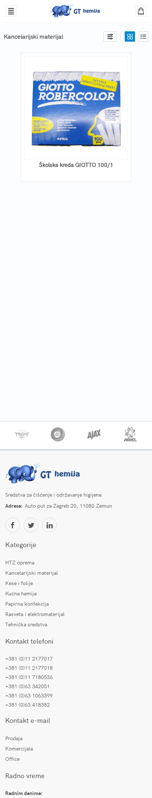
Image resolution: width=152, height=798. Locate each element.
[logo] (44, 474)
